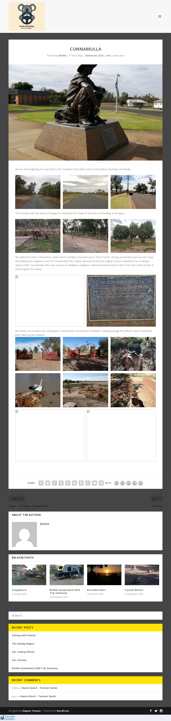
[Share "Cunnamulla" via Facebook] (41, 483)
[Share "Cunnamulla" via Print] (101, 483)
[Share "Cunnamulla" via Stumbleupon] (87, 483)
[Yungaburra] (29, 575)
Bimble (62, 55)
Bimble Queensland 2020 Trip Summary (65, 591)
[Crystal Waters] (142, 575)
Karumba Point (96, 589)
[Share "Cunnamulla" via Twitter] (47, 483)
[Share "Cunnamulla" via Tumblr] (61, 483)
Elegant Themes (32, 710)
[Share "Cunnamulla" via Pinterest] (67, 483)
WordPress (63, 710)
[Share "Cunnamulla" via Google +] (54, 483)
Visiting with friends (24, 635)
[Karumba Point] (104, 575)
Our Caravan (19, 660)
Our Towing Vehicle (23, 651)
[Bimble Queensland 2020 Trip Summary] (67, 575)
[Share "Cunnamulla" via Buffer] (81, 483)
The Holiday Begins (23, 643)
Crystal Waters (134, 589)
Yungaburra (19, 589)
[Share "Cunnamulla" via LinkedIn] (74, 483)
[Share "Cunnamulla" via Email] (94, 483)
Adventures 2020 (94, 55)
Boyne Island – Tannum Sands (39, 687)
